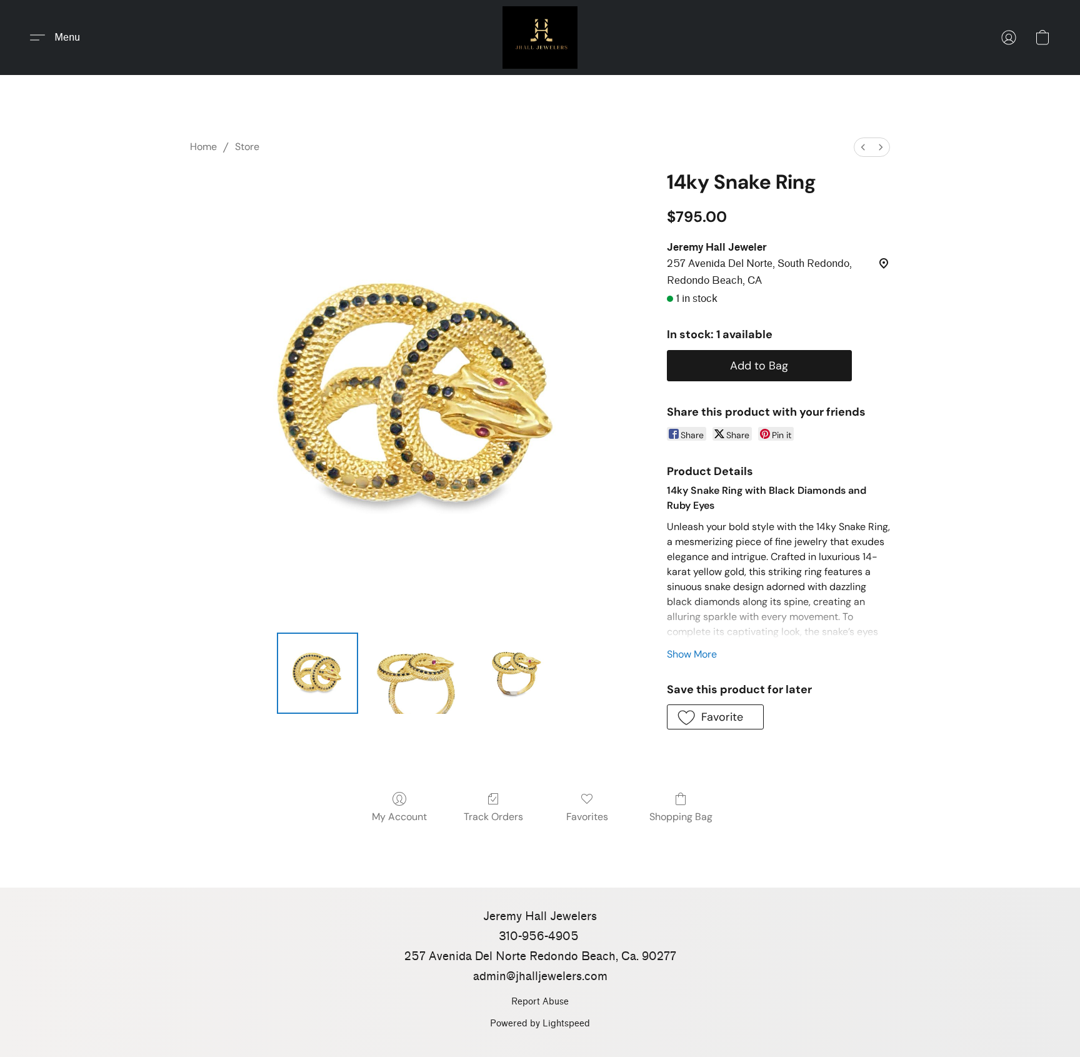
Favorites (587, 816)
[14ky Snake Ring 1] (418, 673)
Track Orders (493, 816)
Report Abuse (540, 1001)
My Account (399, 816)
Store (247, 146)
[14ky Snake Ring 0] (317, 673)
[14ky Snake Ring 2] (519, 673)
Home (203, 146)
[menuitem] (863, 147)
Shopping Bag (680, 816)
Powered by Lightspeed (540, 1023)
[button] (540, 37)
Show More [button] (692, 654)
